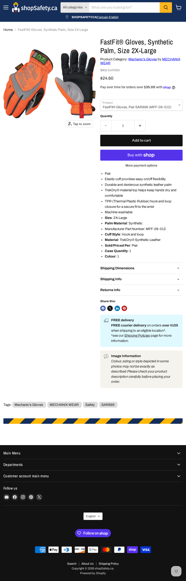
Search (71, 563)
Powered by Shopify (93, 573)
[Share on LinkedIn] (117, 308)
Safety (90, 405)
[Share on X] (110, 308)
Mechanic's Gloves (142, 59)
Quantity (106, 116)
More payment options (141, 165)
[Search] (166, 7)
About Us (87, 563)
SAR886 (108, 405)
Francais (102, 17)
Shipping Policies (137, 335)
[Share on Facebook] (103, 308)
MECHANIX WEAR (64, 405)
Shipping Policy (109, 563)
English (113, 17)
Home (8, 30)
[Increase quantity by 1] (140, 125)
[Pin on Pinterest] (124, 308)
